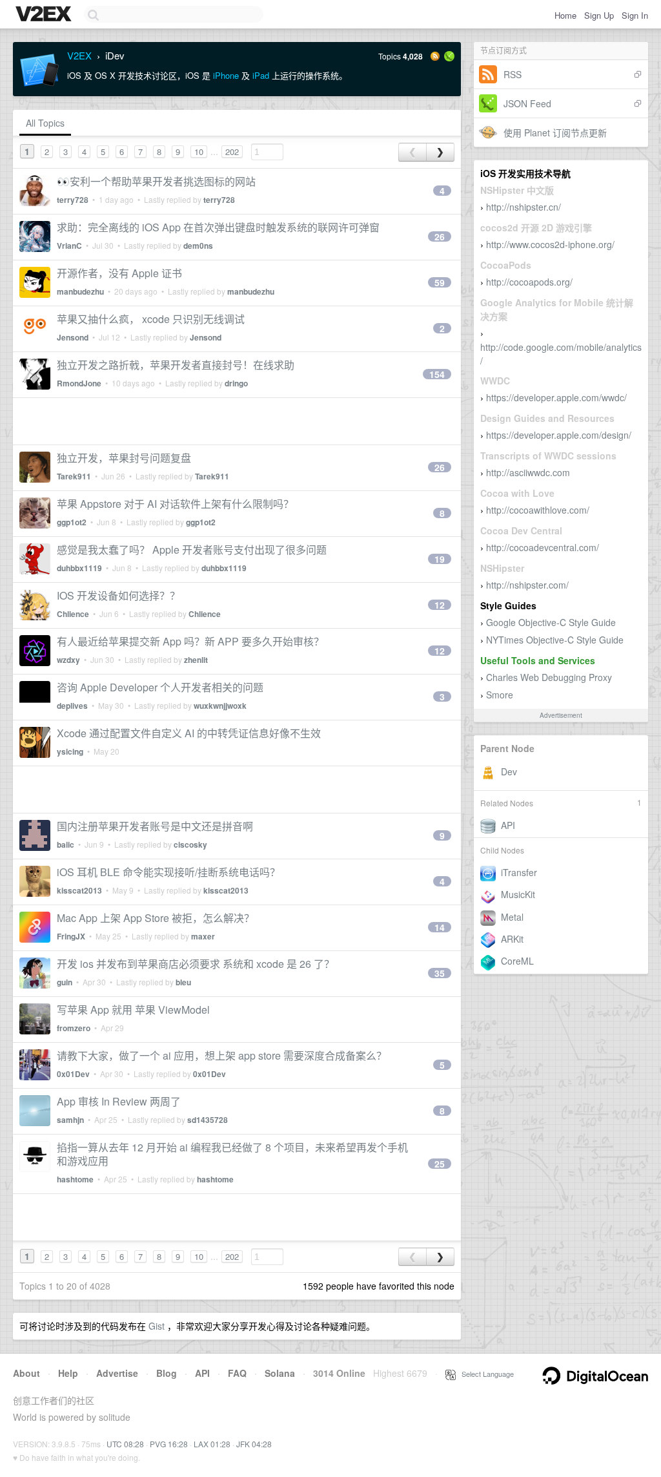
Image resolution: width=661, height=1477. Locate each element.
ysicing (70, 751)
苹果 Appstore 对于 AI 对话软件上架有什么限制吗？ (175, 503)
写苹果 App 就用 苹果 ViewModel (133, 1009)
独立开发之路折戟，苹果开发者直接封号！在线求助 (175, 364)
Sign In (635, 15)
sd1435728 (207, 1120)
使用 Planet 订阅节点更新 (555, 132)
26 (439, 236)
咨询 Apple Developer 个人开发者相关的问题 (160, 687)
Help (68, 1373)
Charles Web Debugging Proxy (549, 677)
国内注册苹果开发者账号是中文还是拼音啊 (155, 826)
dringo (236, 383)
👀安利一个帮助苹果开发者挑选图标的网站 (156, 181)
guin (64, 982)
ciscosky (190, 844)
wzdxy (68, 659)
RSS (512, 74)
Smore (499, 694)
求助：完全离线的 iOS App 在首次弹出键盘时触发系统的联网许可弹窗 (218, 227)
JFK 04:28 (254, 1443)
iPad (260, 75)
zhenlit (196, 659)
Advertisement (561, 715)
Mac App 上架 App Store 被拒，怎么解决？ (155, 917)
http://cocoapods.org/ (529, 281)
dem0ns (198, 245)
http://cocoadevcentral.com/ (542, 547)
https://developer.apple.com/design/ (558, 434)
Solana (280, 1373)
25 (439, 1163)
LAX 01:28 (212, 1443)
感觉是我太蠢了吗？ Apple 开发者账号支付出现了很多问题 (192, 549)
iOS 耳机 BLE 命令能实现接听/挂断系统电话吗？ (168, 871)
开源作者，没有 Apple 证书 (119, 273)
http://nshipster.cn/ (523, 206)
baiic (65, 844)
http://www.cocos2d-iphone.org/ (550, 244)
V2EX (79, 55)
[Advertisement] (237, 421)
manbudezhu (80, 291)
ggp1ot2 (71, 522)
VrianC (69, 245)
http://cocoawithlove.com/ (537, 509)
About (26, 1373)
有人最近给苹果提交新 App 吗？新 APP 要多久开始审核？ (190, 641)
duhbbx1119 (79, 568)
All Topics (45, 122)
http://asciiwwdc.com (528, 472)
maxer (203, 936)
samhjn (70, 1120)
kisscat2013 (79, 890)
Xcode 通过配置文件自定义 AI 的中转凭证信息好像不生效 (189, 733)
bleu (183, 982)
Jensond (72, 337)
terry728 (72, 199)
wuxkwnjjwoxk (220, 705)
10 (198, 151)
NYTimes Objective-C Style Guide (555, 639)
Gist (156, 1325)
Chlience (73, 614)
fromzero (73, 1028)
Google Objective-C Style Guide (551, 622)
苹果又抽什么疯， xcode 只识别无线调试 (151, 318)
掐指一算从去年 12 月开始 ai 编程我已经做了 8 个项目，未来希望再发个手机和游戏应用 (232, 1154)
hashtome (75, 1179)
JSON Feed (527, 103)
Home (565, 15)
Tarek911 (74, 476)
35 (439, 973)
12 (439, 605)
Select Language (485, 1373)
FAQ (237, 1373)
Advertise (117, 1373)
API (202, 1373)
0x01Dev (73, 1074)
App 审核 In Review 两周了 (119, 1101)
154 (437, 374)
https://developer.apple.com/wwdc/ (556, 397)
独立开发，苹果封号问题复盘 (124, 457)
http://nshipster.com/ (527, 584)
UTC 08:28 (125, 1443)
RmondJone (79, 383)
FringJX (71, 936)
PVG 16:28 (169, 1443)
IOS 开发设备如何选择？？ (118, 595)
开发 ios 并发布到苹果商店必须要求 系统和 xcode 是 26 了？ (195, 963)
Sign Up (599, 15)
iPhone (226, 75)
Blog (166, 1373)
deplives (72, 705)
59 (439, 282)
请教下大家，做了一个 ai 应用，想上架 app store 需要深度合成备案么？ (222, 1055)
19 (439, 559)
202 (232, 151)
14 (439, 927)
